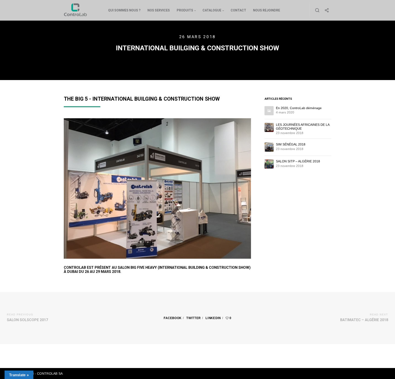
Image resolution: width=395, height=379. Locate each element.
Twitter (193, 318)
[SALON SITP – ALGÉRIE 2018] (269, 164)
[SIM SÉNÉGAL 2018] (269, 147)
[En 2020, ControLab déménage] (269, 110)
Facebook (172, 318)
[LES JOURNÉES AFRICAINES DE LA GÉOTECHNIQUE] (269, 127)
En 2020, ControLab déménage (299, 108)
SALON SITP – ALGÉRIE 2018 (298, 161)
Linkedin (213, 318)
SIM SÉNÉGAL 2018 (290, 144)
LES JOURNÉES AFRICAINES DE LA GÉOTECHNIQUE (302, 126)
